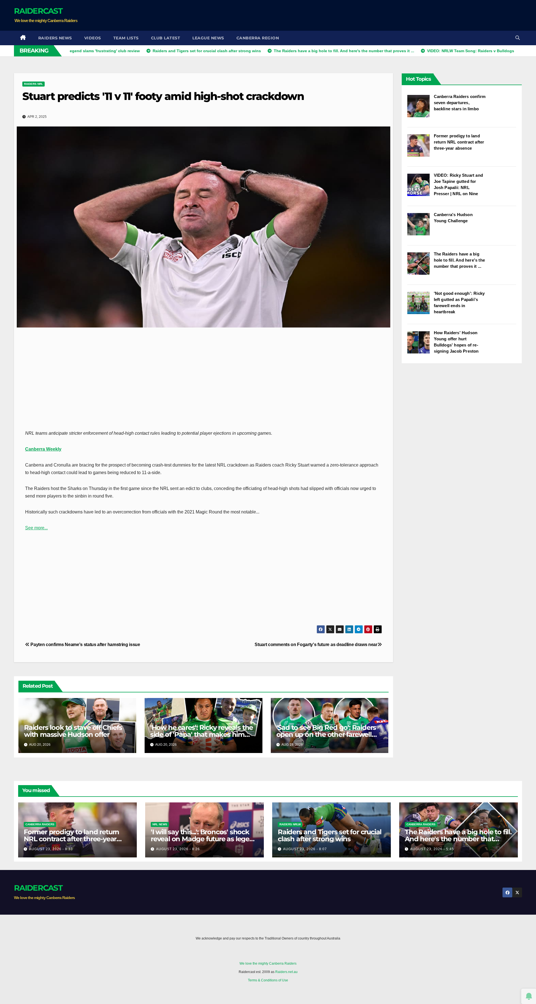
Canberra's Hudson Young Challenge (453, 217)
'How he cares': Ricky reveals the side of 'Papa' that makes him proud (201, 734)
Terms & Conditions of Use (268, 980)
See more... (36, 527)
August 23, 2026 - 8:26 (178, 849)
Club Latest (165, 37)
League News (208, 37)
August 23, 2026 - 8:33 (51, 849)
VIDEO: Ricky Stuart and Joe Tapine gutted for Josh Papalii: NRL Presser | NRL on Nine (458, 184)
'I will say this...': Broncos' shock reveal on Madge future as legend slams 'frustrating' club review (204, 839)
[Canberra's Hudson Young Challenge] (420, 227)
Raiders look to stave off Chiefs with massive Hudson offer (73, 730)
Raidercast (38, 11)
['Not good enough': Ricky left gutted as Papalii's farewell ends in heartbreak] (420, 305)
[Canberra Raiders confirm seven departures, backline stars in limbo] (420, 109)
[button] (517, 37)
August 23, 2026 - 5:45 (432, 849)
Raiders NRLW (290, 824)
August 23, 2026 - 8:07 (305, 849)
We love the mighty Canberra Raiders (268, 963)
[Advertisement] (420, 15)
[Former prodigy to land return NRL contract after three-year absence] (420, 148)
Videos (92, 37)
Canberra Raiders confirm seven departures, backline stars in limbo (460, 102)
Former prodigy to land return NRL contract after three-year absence (459, 141)
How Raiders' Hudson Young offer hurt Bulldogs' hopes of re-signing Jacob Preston (456, 341)
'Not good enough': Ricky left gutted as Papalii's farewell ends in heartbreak (459, 302)
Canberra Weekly (43, 449)
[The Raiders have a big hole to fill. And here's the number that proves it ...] (420, 266)
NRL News (159, 824)
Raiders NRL (33, 83)
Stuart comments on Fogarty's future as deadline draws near (316, 644)
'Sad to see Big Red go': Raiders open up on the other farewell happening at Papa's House (326, 734)
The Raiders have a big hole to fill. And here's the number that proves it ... (459, 260)
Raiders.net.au (286, 972)
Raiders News (55, 37)
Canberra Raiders (39, 824)
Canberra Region (257, 37)
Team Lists (126, 37)
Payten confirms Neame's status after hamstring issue (85, 644)
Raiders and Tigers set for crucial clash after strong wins (329, 835)
